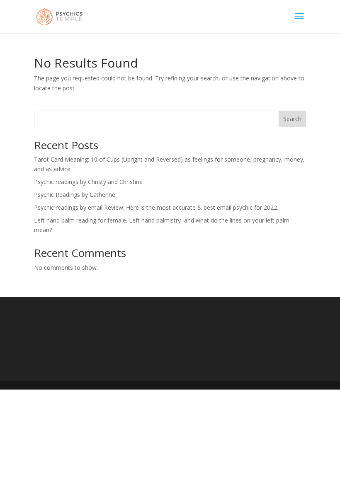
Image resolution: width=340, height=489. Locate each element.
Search (292, 119)
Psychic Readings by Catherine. (75, 195)
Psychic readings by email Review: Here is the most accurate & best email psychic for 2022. (156, 207)
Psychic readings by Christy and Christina (88, 182)
